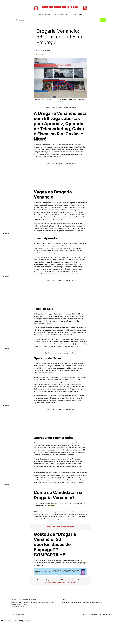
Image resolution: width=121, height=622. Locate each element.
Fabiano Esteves (39, 54)
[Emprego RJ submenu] (62, 14)
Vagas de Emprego (22, 604)
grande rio (99, 602)
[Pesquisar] (103, 20)
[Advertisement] (60, 175)
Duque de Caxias (16, 602)
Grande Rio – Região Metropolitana (33, 602)
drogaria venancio (67, 602)
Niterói (47, 602)
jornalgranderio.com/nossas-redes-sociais (60, 582)
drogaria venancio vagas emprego (84, 602)
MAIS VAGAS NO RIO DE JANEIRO (60, 527)
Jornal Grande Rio (17, 614)
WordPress (106, 614)
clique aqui (51, 506)
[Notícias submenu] (51, 14)
